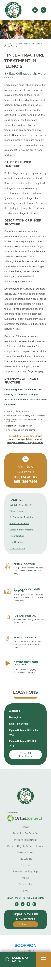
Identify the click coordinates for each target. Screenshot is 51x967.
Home (25, 827)
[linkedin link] (23, 904)
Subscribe (25, 924)
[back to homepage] (5, 44)
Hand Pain (35, 44)
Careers (25, 865)
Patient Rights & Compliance (25, 846)
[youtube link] (28, 904)
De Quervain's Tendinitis (21, 517)
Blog (25, 890)
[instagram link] (34, 904)
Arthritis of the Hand (19, 523)
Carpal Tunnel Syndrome (21, 530)
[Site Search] (43, 10)
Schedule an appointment (23, 436)
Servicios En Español (25, 833)
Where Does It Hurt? (18, 44)
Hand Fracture (16, 542)
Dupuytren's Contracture (21, 505)
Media (25, 877)
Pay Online (25, 858)
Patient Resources (25, 839)
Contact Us (25, 884)
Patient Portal (25, 852)
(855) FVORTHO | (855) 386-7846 (25, 442)
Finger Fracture (16, 536)
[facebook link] (17, 904)
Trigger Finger (16, 511)
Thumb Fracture (17, 548)
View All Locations (25, 755)
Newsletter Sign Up (25, 871)
